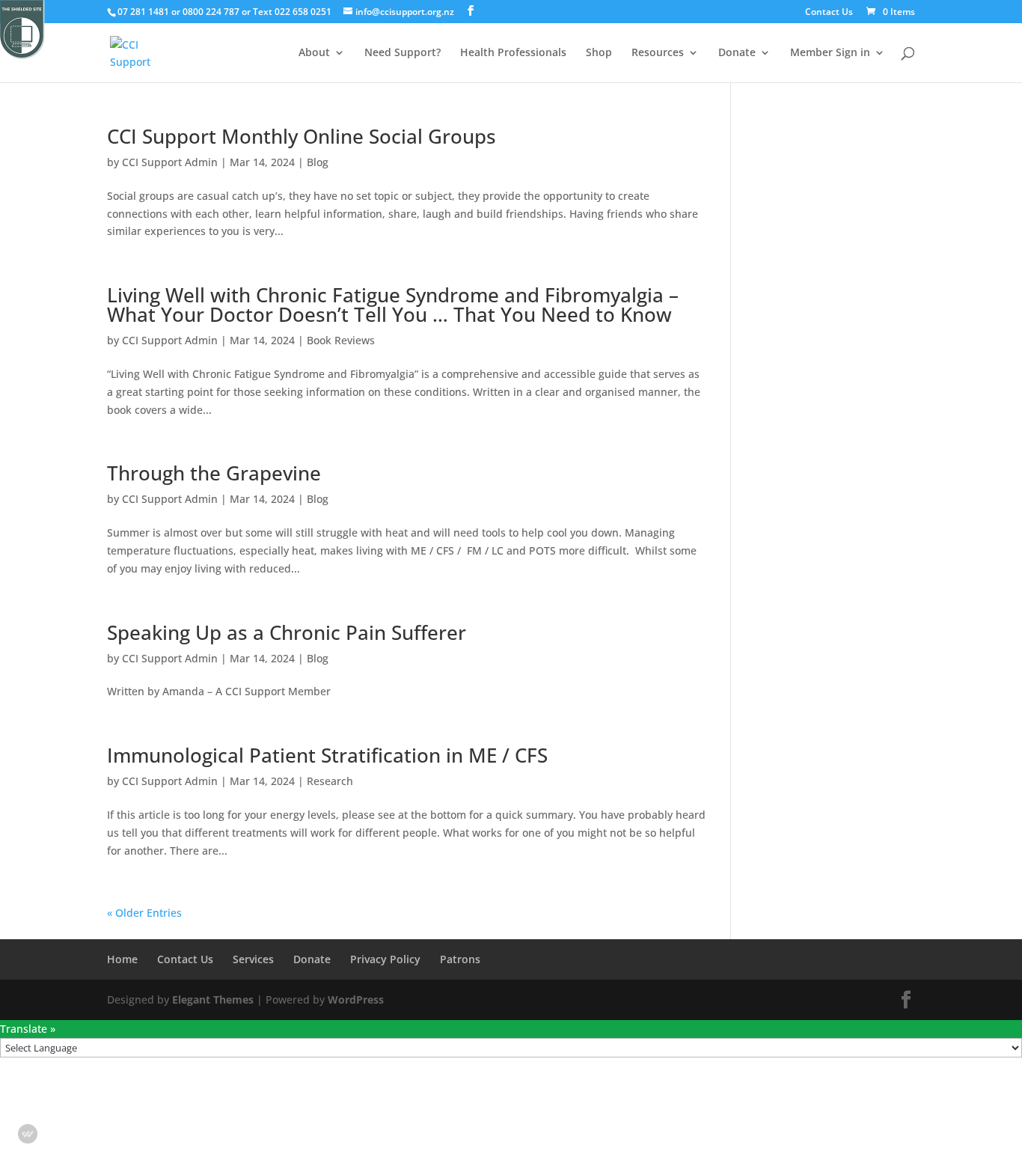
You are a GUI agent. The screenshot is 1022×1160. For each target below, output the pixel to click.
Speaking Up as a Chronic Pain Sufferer (286, 632)
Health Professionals (513, 53)
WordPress (356, 999)
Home (122, 959)
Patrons (460, 959)
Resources (657, 53)
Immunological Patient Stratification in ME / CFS (327, 755)
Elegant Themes (213, 999)
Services (253, 959)
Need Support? (402, 53)
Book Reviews (341, 340)
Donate (737, 53)
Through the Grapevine (214, 473)
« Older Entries (144, 913)
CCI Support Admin (170, 162)
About (314, 53)
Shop (599, 53)
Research (330, 781)
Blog (317, 162)
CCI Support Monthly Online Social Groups (301, 136)
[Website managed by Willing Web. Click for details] (27, 1134)
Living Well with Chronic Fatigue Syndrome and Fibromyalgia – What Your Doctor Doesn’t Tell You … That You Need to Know (393, 304)
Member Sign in (830, 53)
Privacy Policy (385, 959)
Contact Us (829, 12)
